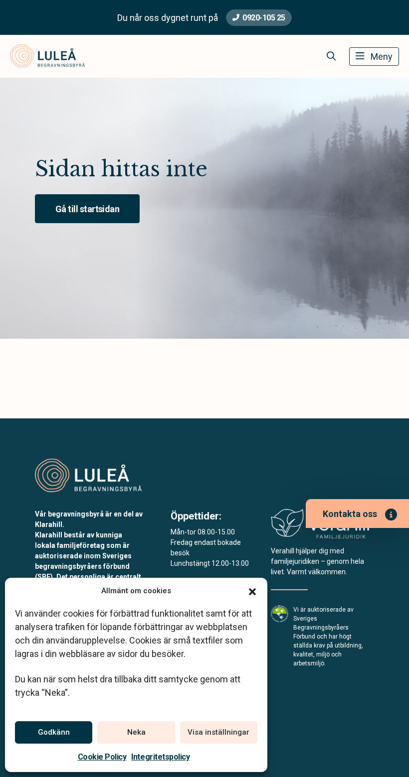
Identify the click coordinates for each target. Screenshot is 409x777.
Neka (136, 732)
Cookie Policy (102, 757)
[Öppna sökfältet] (331, 56)
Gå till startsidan (87, 209)
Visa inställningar (218, 732)
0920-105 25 (263, 17)
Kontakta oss (350, 514)
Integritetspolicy (160, 757)
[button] (252, 591)
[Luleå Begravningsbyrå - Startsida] (88, 476)
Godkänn (54, 732)
